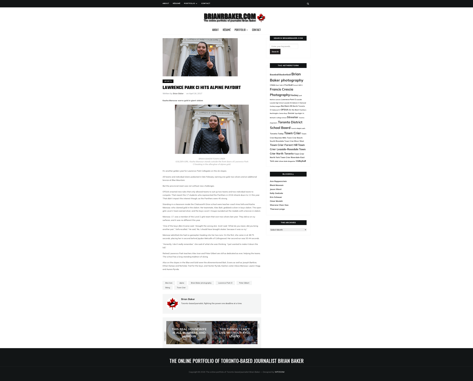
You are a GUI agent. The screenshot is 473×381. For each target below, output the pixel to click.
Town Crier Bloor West (294, 141)
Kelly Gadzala (276, 193)
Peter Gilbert (244, 283)
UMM (276, 161)
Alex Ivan (168, 283)
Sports (168, 81)
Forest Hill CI (298, 85)
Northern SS (286, 106)
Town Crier (181, 287)
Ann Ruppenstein (278, 181)
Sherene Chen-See (279, 205)
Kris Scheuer (276, 197)
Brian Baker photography (201, 283)
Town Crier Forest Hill (283, 144)
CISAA (272, 85)
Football (289, 85)
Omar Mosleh (276, 201)
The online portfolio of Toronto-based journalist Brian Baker (236, 360)
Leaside (299, 99)
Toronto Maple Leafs (298, 128)
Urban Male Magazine (287, 161)
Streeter (292, 117)
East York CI (280, 85)
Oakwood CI (276, 110)
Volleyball (301, 161)
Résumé (176, 3)
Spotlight (298, 113)
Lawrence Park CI (225, 283)
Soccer (291, 113)
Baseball (274, 74)
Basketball (285, 74)
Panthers (302, 110)
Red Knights (274, 113)
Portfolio (189, 3)
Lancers (278, 99)
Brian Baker (178, 93)
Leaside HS (288, 103)
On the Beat (294, 110)
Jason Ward (275, 189)
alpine (181, 283)
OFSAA (284, 109)
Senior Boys (283, 113)
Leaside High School (277, 103)
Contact (205, 3)
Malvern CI (295, 103)
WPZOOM (279, 372)
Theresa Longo (277, 209)
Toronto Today (277, 133)
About (166, 3)
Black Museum (276, 185)
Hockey (294, 95)
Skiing (167, 287)
